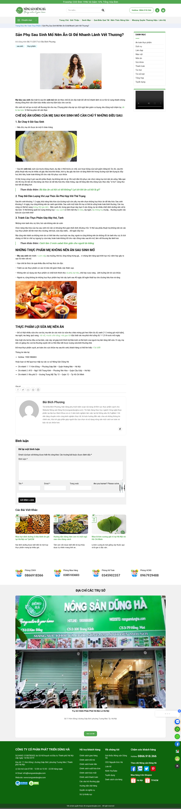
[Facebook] (120, 429)
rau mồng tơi (97, 210)
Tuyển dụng (140, 82)
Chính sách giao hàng (89, 755)
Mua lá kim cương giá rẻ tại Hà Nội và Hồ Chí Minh (109, 538)
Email (47, 483)
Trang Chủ (64, 20)
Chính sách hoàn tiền (88, 764)
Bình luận (23, 459)
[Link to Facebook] (133, 768)
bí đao (80, 210)
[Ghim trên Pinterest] (33, 389)
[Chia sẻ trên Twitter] (23, 389)
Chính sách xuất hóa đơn (90, 768)
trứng (35, 207)
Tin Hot (139, 70)
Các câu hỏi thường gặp (90, 781)
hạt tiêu (76, 273)
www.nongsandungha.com (35, 777)
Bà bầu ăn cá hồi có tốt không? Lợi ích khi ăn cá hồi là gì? (69, 189)
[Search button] (103, 10)
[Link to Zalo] (140, 768)
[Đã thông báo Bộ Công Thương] (21, 783)
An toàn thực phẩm (33, 26)
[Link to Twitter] (146, 768)
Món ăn (139, 58)
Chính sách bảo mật (88, 773)
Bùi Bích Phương (48, 42)
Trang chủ (19, 26)
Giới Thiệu (74, 20)
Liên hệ (108, 766)
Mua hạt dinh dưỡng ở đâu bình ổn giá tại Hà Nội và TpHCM (32, 538)
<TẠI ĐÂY (96, 347)
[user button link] (157, 10)
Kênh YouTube (111, 771)
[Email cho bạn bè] (28, 389)
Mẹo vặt (139, 54)
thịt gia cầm (44, 207)
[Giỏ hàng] (163, 10)
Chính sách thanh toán (89, 777)
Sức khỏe (140, 62)
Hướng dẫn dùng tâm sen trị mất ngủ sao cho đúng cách (70, 538)
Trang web (74, 483)
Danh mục (86, 20)
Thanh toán (140, 66)
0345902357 (111, 575)
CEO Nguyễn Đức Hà (114, 762)
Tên (20, 483)
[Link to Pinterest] (153, 768)
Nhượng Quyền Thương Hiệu (144, 20)
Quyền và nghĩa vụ (87, 790)
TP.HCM (154, 780)
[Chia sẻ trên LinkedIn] (38, 389)
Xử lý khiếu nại (86, 794)
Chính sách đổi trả (87, 760)
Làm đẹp (139, 50)
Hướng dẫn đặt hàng (88, 786)
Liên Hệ (162, 20)
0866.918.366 (147, 756)
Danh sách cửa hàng (113, 779)
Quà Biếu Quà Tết (101, 20)
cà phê (69, 273)
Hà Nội (140, 780)
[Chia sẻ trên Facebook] (18, 389)
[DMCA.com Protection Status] (34, 783)
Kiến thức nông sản (120, 20)
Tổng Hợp (140, 78)
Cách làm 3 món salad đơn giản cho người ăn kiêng (66, 243)
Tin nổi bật (140, 74)
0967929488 (149, 575)
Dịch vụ (139, 46)
